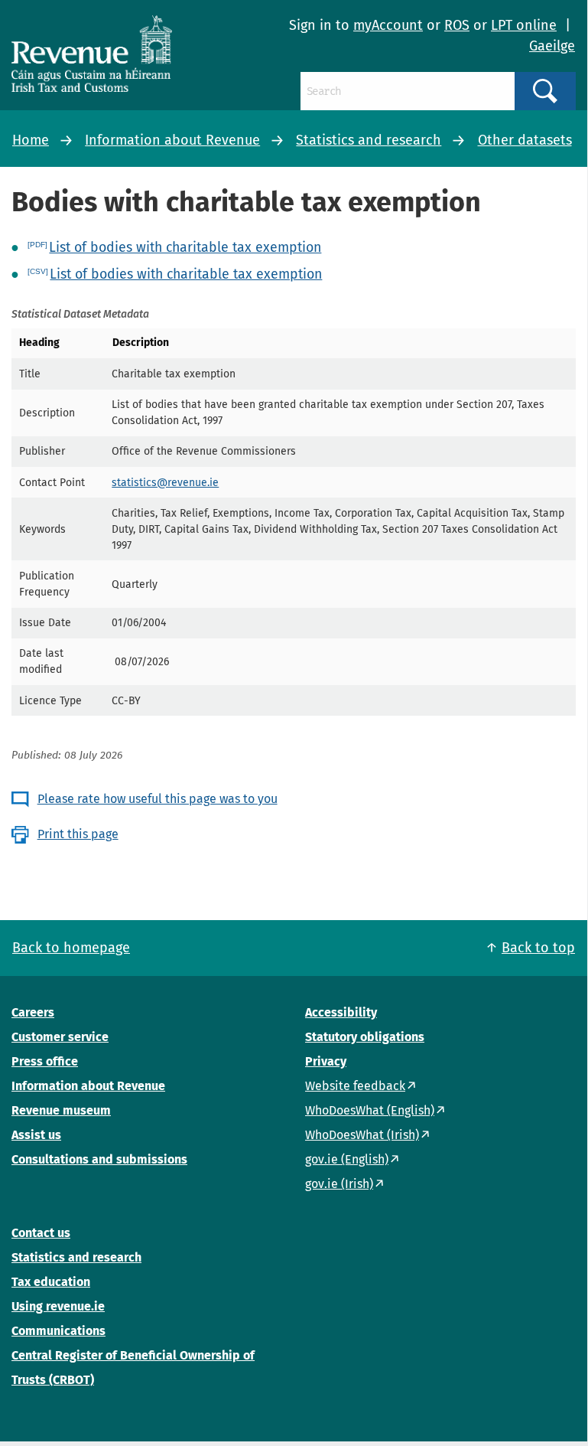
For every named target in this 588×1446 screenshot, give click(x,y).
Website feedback (355, 1086)
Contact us (40, 1233)
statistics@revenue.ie (165, 482)
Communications (58, 1331)
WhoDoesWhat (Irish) (362, 1135)
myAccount (388, 25)
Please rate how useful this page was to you (157, 799)
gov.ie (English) (346, 1159)
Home (30, 140)
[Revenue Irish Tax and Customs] (91, 53)
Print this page (78, 834)
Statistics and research (368, 140)
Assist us (36, 1135)
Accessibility (341, 1012)
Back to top (538, 947)
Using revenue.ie (58, 1306)
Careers (32, 1012)
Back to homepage (71, 947)
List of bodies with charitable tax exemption (185, 247)
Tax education (50, 1282)
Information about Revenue (172, 140)
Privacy (325, 1061)
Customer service (60, 1037)
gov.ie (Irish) (339, 1184)
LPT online (524, 25)
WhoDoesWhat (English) (369, 1110)
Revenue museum (61, 1110)
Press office (44, 1061)
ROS (456, 25)
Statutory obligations (364, 1037)
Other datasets (525, 140)
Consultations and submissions (99, 1159)
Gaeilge (552, 46)
